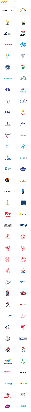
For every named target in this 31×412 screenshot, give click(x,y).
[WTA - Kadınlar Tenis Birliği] (7, 406)
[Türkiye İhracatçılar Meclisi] (23, 338)
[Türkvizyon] (7, 372)
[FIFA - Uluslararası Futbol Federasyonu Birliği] (7, 112)
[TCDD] (23, 270)
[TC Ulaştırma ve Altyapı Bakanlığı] (7, 270)
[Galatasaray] (23, 112)
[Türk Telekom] (7, 316)
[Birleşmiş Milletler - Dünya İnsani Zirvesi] (7, 56)
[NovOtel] (23, 203)
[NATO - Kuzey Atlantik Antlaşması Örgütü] (23, 191)
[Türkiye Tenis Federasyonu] (7, 361)
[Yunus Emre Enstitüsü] (23, 406)
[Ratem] (7, 225)
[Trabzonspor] (7, 293)
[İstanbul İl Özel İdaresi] (23, 157)
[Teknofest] (7, 282)
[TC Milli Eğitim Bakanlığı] (23, 248)
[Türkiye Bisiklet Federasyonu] (7, 327)
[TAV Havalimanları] (23, 225)
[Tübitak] (7, 304)
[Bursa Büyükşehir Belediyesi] (7, 67)
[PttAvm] (23, 214)
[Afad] (23, 10)
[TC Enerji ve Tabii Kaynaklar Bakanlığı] (7, 236)
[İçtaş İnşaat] (23, 135)
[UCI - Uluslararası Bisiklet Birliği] (23, 372)
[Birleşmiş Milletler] (23, 44)
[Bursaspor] (23, 67)
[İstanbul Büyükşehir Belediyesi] (7, 157)
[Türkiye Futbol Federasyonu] (23, 327)
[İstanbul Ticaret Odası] (7, 169)
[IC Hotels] (7, 123)
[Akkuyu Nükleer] (23, 22)
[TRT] (23, 293)
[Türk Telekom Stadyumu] (23, 316)
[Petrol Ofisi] (7, 214)
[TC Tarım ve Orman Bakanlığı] (23, 259)
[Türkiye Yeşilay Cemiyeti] (23, 361)
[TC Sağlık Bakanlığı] (7, 259)
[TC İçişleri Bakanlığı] (7, 248)
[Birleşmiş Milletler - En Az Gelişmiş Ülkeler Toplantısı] (23, 56)
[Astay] (7, 33)
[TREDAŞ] (23, 282)
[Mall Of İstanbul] (7, 191)
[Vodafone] (7, 395)
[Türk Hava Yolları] (23, 304)
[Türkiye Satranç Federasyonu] (7, 349)
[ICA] (23, 123)
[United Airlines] (7, 383)
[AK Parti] (7, 22)
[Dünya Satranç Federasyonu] (7, 90)
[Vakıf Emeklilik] (23, 383)
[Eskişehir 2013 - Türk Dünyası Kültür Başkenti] (23, 90)
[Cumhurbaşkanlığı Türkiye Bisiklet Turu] (7, 78)
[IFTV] (7, 135)
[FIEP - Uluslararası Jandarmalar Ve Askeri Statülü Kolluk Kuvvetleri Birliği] (23, 101)
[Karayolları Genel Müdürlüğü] (7, 180)
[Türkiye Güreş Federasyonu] (7, 338)
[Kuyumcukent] (23, 180)
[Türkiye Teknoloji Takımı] (23, 349)
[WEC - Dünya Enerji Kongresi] (23, 395)
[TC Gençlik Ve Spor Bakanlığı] (23, 236)
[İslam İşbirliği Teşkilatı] (7, 146)
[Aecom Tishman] (7, 10)
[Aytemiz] (7, 44)
